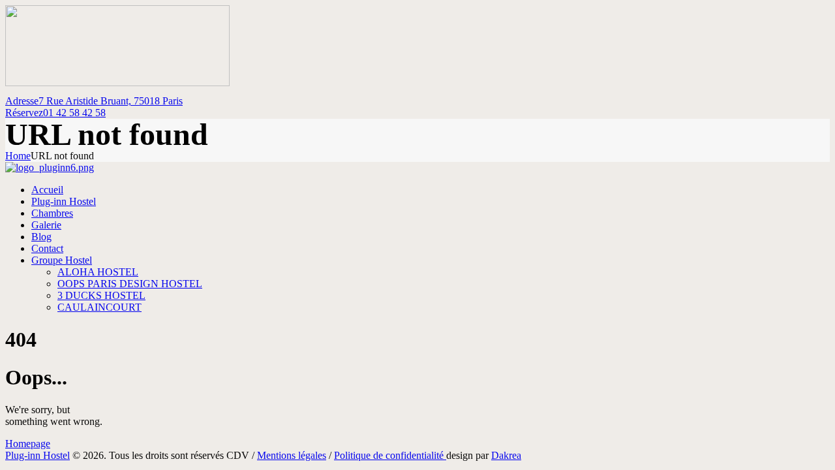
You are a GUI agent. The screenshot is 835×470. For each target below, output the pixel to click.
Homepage (27, 443)
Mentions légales (291, 455)
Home (18, 155)
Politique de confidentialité (390, 455)
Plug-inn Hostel (37, 455)
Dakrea (506, 455)
